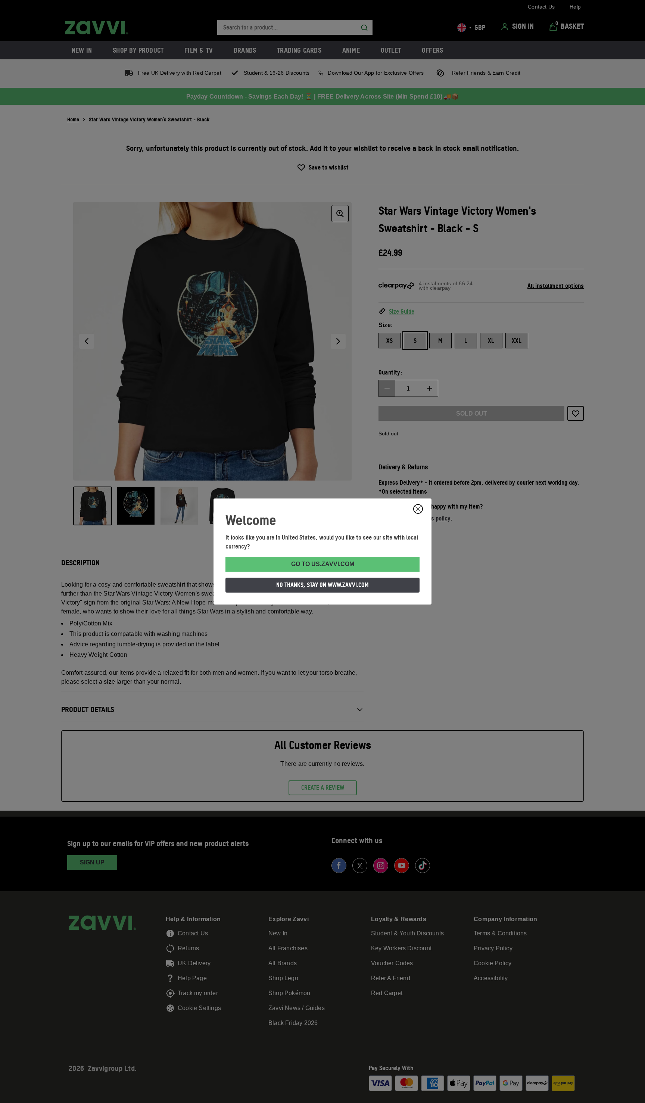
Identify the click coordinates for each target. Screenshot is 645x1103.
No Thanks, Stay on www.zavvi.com (322, 584)
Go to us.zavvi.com (322, 564)
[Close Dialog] (418, 508)
